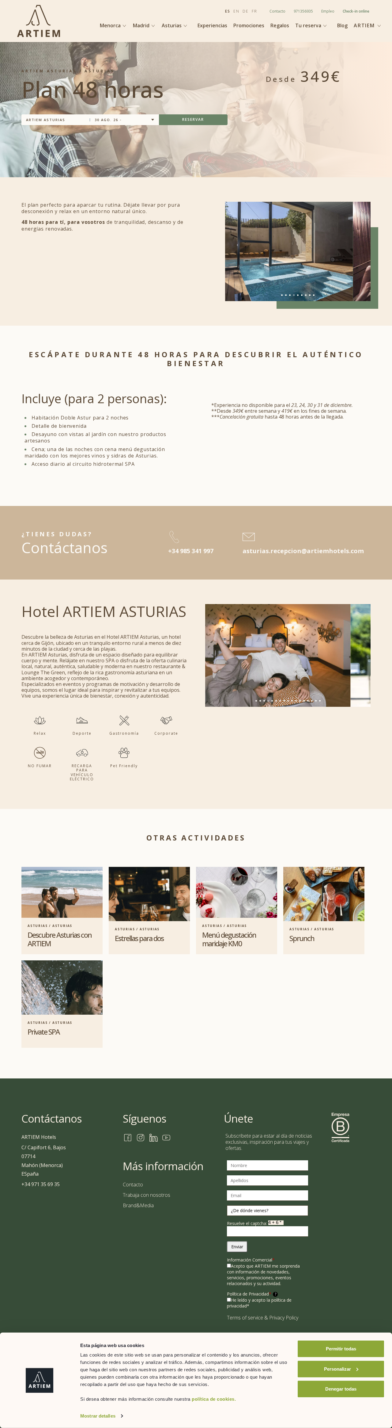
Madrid (142, 25)
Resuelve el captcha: (247, 1223)
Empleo (327, 11)
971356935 (303, 11)
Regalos (279, 26)
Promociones (248, 26)
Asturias (172, 25)
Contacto (277, 11)
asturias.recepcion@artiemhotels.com (303, 551)
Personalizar (337, 1368)
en (236, 11)
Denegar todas (340, 1389)
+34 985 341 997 (190, 551)
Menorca (111, 25)
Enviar (237, 1247)
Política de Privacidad (251, 1294)
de (246, 11)
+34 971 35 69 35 (40, 1184)
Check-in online (356, 11)
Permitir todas (341, 1348)
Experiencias (212, 26)
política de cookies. (214, 1399)
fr (254, 11)
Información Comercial (251, 1260)
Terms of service (245, 1317)
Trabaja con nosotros (146, 1195)
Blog (342, 26)
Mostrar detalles (97, 1415)
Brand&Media (138, 1205)
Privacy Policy (283, 1317)
